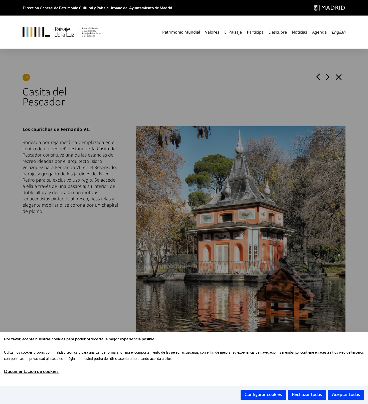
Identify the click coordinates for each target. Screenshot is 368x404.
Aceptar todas (346, 394)
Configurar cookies (263, 394)
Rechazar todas (307, 394)
